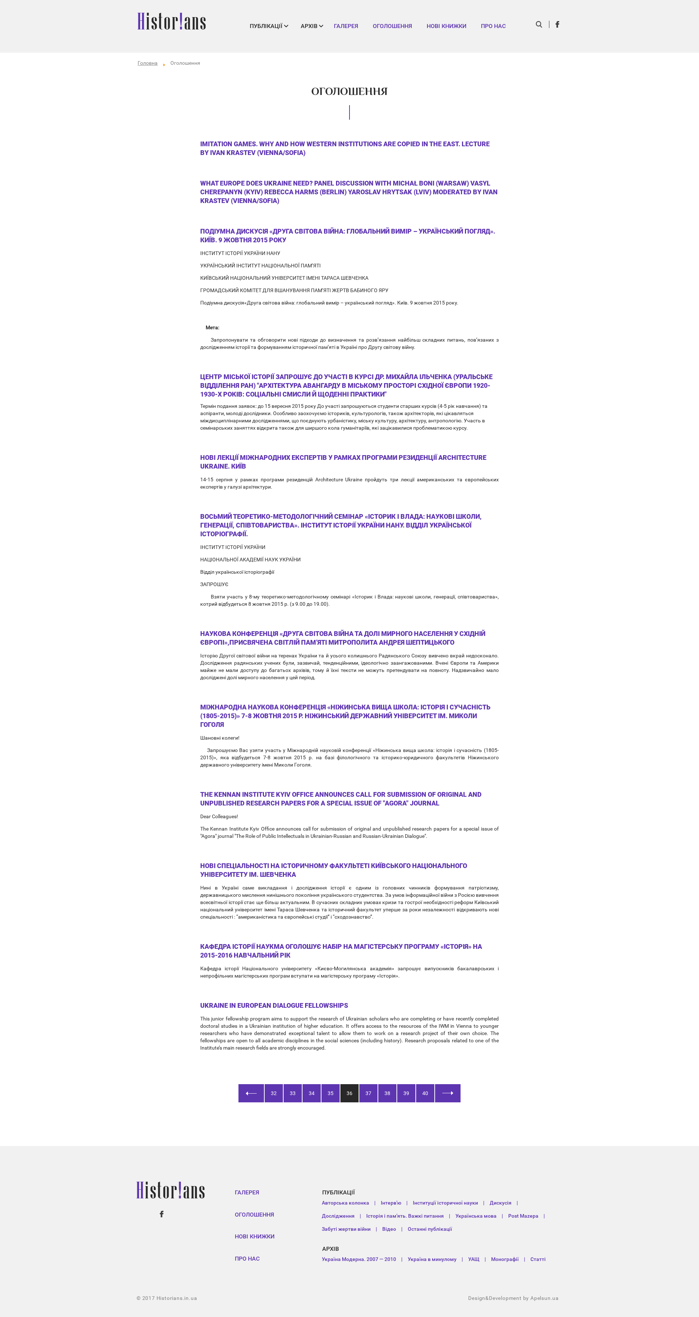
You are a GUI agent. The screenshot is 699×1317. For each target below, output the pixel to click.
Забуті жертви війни (346, 1229)
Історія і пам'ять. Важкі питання (405, 1216)
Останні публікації (430, 1229)
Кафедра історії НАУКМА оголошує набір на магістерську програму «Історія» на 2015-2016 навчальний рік (341, 951)
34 (312, 1093)
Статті (538, 1259)
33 (293, 1093)
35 (330, 1093)
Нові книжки (446, 26)
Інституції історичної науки (445, 1203)
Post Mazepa (523, 1216)
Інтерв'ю (391, 1203)
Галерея (346, 26)
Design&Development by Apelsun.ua (513, 1298)
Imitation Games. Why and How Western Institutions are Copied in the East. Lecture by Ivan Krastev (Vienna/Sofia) (345, 148)
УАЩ (473, 1259)
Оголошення (392, 26)
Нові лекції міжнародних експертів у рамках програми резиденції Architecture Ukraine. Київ (343, 462)
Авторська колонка (345, 1203)
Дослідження (338, 1216)
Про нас (493, 26)
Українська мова (476, 1216)
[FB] (557, 24)
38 (387, 1093)
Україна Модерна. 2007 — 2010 (359, 1259)
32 (274, 1093)
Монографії (505, 1259)
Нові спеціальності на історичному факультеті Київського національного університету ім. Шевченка (333, 870)
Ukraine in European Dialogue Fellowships (274, 1005)
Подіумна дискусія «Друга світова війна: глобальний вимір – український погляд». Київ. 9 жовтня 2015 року (347, 235)
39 (406, 1093)
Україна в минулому (432, 1259)
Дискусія (501, 1203)
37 (368, 1093)
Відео (389, 1229)
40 (425, 1093)
